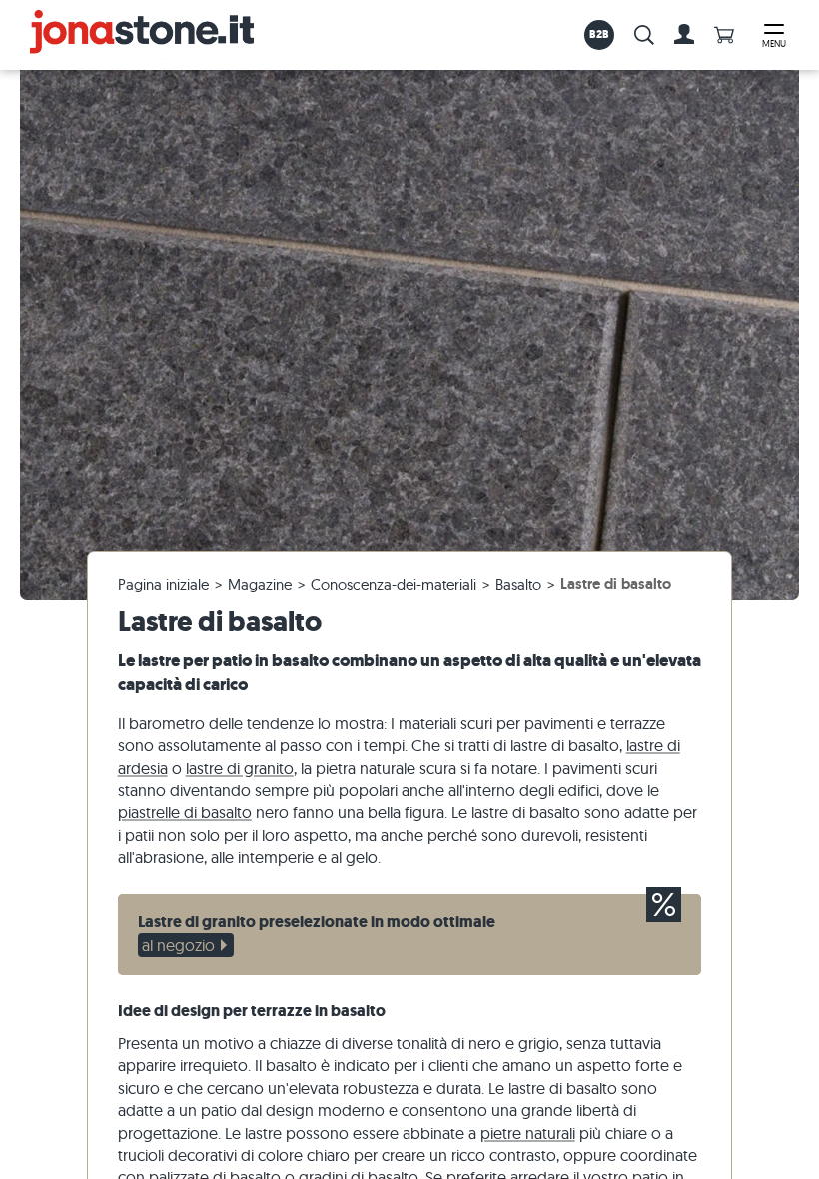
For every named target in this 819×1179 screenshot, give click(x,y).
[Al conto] (684, 35)
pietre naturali (527, 1133)
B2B (599, 34)
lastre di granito (240, 768)
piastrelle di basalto (185, 812)
